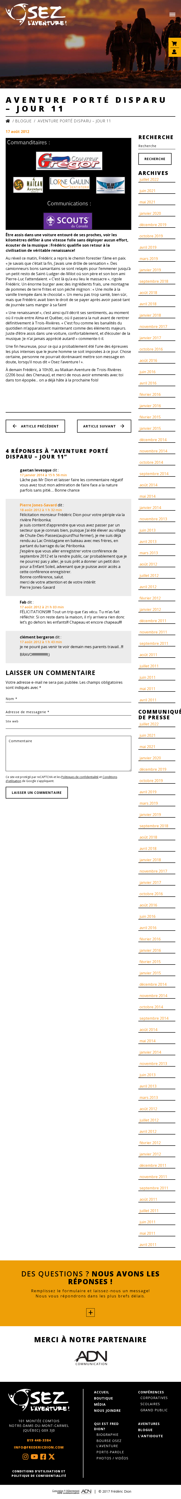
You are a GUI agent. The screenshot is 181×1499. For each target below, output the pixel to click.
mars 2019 (149, 258)
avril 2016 (148, 383)
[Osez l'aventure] (36, 14)
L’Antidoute (150, 1436)
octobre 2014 (151, 462)
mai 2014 (147, 496)
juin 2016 (148, 371)
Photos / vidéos (112, 1458)
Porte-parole (110, 1452)
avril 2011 (148, 700)
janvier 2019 (150, 270)
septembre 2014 (154, 473)
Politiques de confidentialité (80, 777)
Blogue (23, 121)
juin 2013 (148, 530)
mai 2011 (147, 688)
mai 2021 (147, 202)
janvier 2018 (150, 315)
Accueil (101, 1392)
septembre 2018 (154, 281)
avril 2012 (148, 586)
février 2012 (150, 598)
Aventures (149, 1423)
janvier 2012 (150, 609)
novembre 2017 (153, 326)
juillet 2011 (149, 666)
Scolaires (150, 1404)
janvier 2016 (150, 405)
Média (100, 1404)
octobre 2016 (151, 349)
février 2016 (150, 394)
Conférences (151, 1392)
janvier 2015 (150, 428)
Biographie (107, 1434)
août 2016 (148, 360)
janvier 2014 (150, 507)
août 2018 (148, 292)
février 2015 (150, 417)
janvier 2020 (150, 213)
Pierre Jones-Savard (38, 505)
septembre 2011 (154, 643)
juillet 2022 (149, 179)
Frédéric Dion (121, 1491)
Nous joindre (107, 1410)
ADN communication (68, 1493)
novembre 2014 (153, 451)
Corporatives (154, 1397)
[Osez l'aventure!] (39, 1400)
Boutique (103, 1398)
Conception (57, 1491)
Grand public (154, 1410)
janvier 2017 (150, 337)
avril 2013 (148, 541)
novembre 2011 (153, 632)
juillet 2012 (149, 575)
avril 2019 (148, 247)
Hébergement (72, 1491)
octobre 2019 (151, 236)
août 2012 (148, 564)
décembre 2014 (153, 439)
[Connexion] (175, 54)
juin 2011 (148, 677)
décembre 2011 (153, 620)
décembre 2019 (153, 224)
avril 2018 (148, 303)
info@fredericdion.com (39, 1447)
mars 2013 (149, 552)
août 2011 (148, 654)
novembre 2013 (153, 519)
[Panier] (175, 46)
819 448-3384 (39, 1440)
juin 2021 (148, 190)
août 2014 (148, 485)
